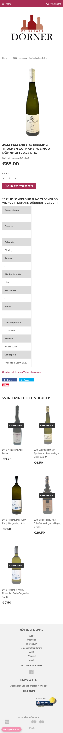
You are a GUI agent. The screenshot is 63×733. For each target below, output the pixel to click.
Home (4, 58)
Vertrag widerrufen (11, 729)
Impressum (31, 643)
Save (7, 385)
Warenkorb (55, 3)
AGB (31, 651)
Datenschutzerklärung (31, 647)
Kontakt (31, 659)
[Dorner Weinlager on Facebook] (31, 672)
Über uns (31, 639)
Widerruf (32, 655)
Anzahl (5, 173)
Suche (31, 635)
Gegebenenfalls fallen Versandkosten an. (21, 371)
